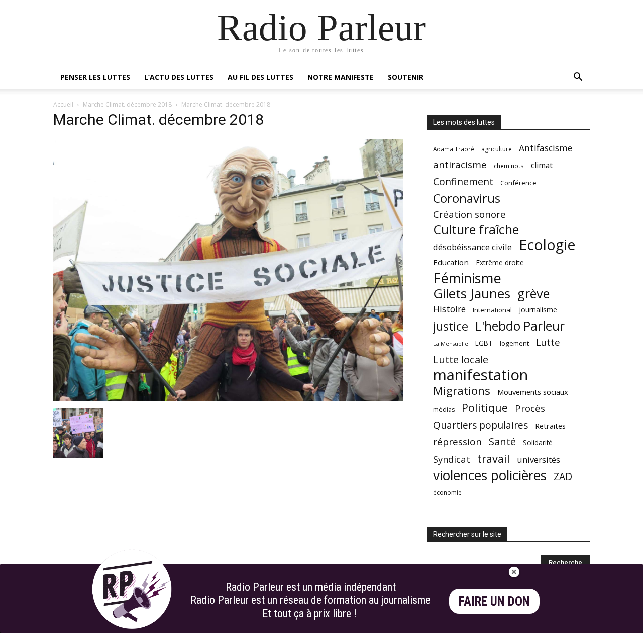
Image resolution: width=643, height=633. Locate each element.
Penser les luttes (95, 77)
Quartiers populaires (480, 425)
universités (538, 459)
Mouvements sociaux (532, 392)
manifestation (480, 375)
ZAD (563, 476)
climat (542, 165)
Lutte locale (460, 359)
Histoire (449, 309)
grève (533, 293)
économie (447, 492)
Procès (530, 408)
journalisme (538, 309)
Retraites (550, 426)
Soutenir (405, 77)
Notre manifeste (340, 77)
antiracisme (460, 165)
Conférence (518, 182)
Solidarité (538, 442)
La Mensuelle (450, 343)
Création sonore (469, 214)
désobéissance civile (472, 247)
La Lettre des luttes (563, 623)
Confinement (463, 181)
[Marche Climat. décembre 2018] (228, 398)
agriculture (496, 149)
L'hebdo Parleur (520, 326)
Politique (485, 407)
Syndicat (451, 459)
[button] (578, 78)
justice (450, 326)
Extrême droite (500, 262)
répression (457, 442)
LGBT (484, 343)
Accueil (63, 104)
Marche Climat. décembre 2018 (127, 104)
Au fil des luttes (260, 77)
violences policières (490, 475)
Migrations (461, 390)
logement (514, 343)
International (492, 309)
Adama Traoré (453, 149)
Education (451, 262)
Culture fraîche (476, 229)
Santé (502, 441)
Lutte (548, 342)
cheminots (509, 166)
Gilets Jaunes (471, 293)
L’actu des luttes (178, 77)
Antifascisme (545, 148)
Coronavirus (466, 198)
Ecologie (547, 245)
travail (493, 458)
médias (444, 409)
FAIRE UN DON (494, 601)
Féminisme (467, 278)
